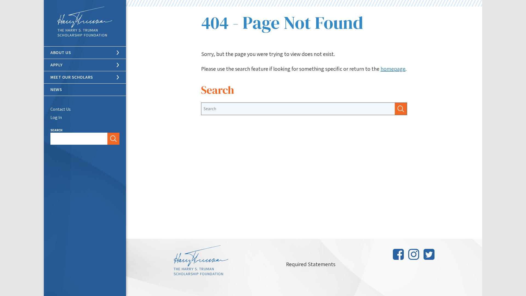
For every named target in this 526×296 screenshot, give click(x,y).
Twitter (429, 254)
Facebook (398, 254)
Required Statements (310, 264)
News (56, 89)
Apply (56, 65)
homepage (393, 68)
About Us (60, 52)
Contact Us (60, 109)
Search (56, 130)
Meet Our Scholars (71, 77)
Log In (56, 117)
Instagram (413, 254)
